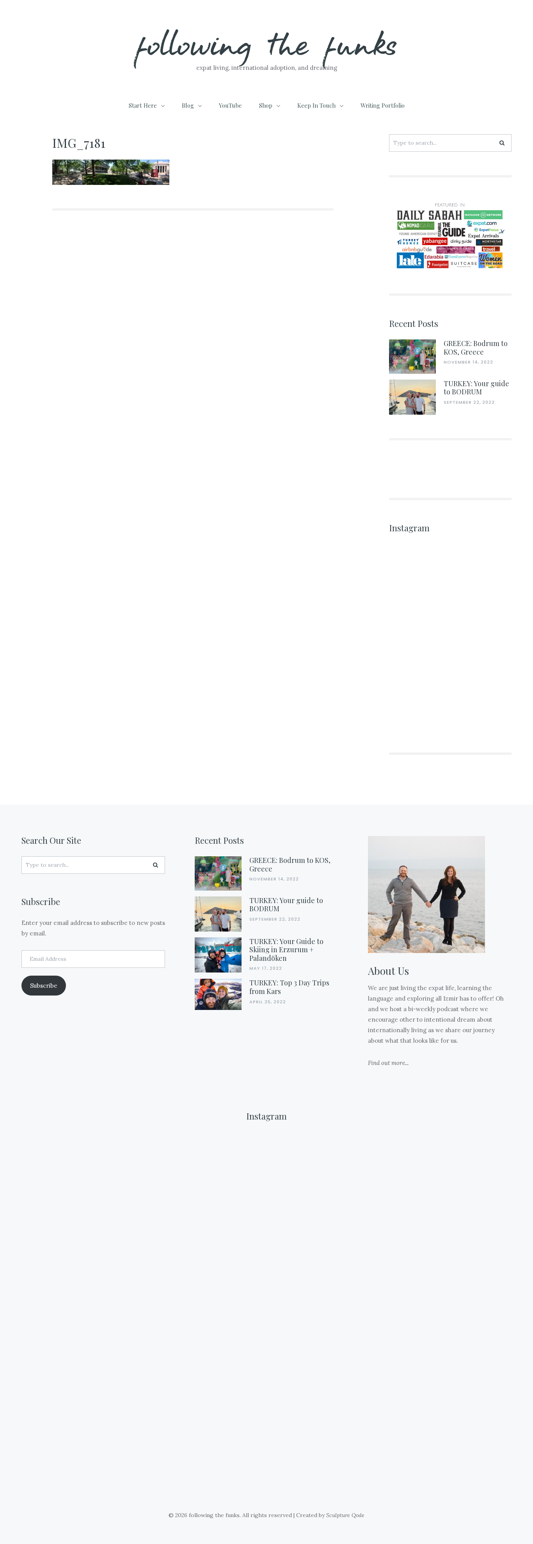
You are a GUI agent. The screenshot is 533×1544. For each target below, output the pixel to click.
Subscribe (43, 985)
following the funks (266, 42)
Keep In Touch (316, 105)
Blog (188, 105)
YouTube (230, 105)
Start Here (143, 105)
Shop (265, 105)
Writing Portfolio (383, 105)
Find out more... (388, 1063)
